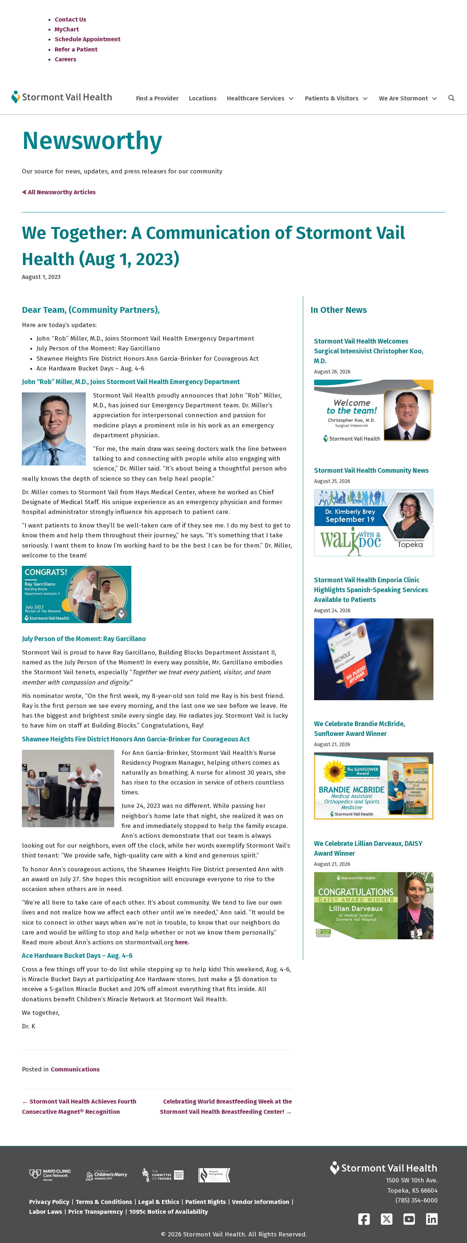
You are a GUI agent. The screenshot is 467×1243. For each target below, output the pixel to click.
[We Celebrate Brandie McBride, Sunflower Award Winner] (373, 772)
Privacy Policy (49, 1202)
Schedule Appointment (87, 39)
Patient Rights (205, 1202)
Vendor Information (260, 1202)
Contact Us (70, 19)
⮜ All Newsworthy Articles (59, 192)
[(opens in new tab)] (163, 1175)
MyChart (67, 29)
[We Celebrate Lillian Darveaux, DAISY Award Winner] (373, 891)
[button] (291, 98)
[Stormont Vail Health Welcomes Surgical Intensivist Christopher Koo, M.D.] (373, 394)
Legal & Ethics (158, 1202)
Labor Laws (45, 1212)
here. (182, 942)
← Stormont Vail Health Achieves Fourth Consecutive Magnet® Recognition (79, 1106)
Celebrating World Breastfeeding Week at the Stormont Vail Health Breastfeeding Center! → (226, 1106)
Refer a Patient (76, 49)
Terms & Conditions (104, 1202)
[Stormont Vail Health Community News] (373, 513)
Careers (65, 59)
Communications (75, 1069)
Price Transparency (95, 1212)
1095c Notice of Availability (168, 1212)
